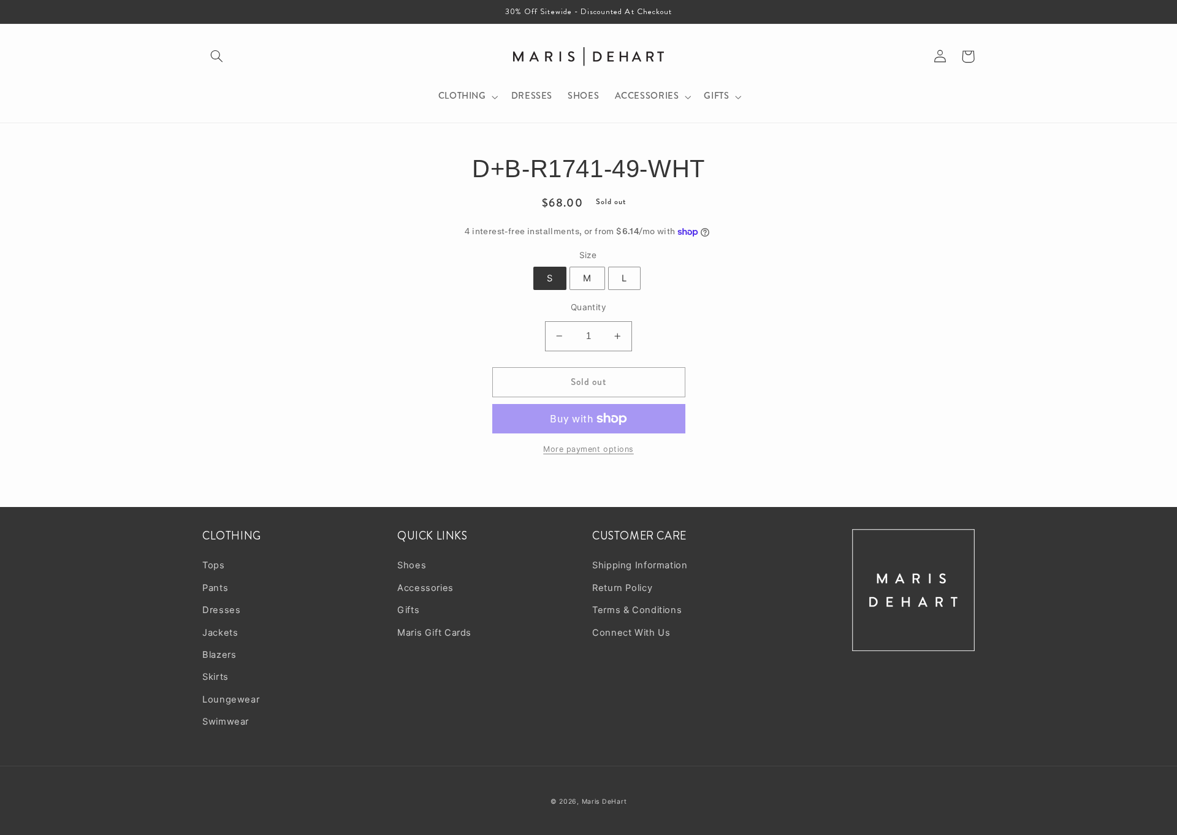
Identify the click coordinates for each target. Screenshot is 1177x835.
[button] (216, 56)
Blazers (219, 654)
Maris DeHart (604, 802)
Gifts (408, 610)
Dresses (221, 610)
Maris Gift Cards (434, 632)
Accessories (425, 587)
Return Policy (622, 587)
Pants (215, 587)
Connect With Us (631, 632)
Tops (213, 565)
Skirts (215, 676)
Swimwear (225, 721)
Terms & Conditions (637, 610)
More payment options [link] (588, 449)
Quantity (588, 307)
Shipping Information (640, 565)
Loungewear (230, 699)
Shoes (411, 565)
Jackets (220, 632)
